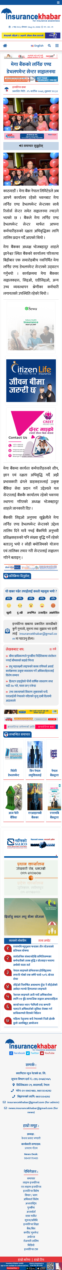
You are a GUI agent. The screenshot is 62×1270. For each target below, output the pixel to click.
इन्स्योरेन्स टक (31, 1249)
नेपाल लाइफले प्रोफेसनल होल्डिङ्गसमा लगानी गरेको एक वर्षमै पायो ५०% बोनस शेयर (33, 974)
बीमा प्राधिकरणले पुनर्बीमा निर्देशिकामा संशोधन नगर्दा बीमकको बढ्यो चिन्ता (31, 658)
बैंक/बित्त (31, 1228)
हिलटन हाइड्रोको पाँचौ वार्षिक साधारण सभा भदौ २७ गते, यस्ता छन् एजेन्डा (29, 683)
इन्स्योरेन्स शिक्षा (31, 1224)
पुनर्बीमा (31, 1207)
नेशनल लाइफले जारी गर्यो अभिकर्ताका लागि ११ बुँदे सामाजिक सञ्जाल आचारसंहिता (35, 997)
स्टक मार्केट (31, 1216)
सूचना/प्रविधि (31, 1220)
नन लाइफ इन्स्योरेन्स (31, 1187)
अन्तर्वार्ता (31, 1212)
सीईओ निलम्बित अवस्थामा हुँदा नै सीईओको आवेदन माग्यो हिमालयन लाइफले (35, 987)
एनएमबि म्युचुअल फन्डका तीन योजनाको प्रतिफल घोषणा (33, 948)
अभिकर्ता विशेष (31, 1199)
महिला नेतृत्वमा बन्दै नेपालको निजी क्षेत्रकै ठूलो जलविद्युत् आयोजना (34, 1021)
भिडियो (31, 1245)
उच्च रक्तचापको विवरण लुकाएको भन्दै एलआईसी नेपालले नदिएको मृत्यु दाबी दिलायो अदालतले (28, 696)
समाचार (31, 1178)
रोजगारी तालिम (31, 1241)
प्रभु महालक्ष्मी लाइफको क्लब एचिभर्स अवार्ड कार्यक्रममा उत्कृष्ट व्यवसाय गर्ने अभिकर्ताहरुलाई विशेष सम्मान (30, 671)
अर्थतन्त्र (31, 1237)
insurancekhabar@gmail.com (34, 636)
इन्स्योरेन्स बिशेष (31, 1191)
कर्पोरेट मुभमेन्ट (31, 1232)
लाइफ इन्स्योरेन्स (31, 1182)
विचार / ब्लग (31, 1195)
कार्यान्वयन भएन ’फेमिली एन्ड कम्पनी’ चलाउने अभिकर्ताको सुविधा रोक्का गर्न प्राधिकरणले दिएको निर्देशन (32, 1009)
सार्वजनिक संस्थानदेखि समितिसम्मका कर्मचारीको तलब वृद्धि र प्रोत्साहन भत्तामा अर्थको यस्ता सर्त (33, 960)
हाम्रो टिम (39, 1259)
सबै (54, 649)
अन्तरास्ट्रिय (31, 1203)
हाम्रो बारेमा (24, 1259)
